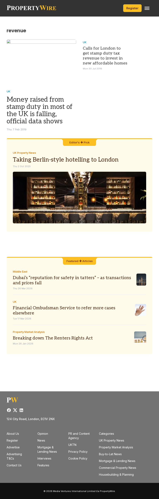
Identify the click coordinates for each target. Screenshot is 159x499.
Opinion (42, 433)
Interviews (44, 458)
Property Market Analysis (29, 331)
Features (43, 465)
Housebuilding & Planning (116, 474)
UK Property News (24, 152)
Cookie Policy (77, 458)
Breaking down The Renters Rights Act (53, 338)
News (41, 440)
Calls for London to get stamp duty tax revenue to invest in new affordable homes (105, 56)
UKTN (72, 445)
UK (8, 91)
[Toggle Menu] (147, 8)
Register (132, 8)
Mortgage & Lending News (117, 461)
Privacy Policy (78, 451)
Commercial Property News (117, 467)
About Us (13, 433)
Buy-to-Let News (110, 454)
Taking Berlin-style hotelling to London (66, 159)
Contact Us (14, 465)
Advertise (13, 447)
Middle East (20, 271)
